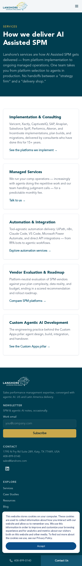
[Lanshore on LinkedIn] (7, 468)
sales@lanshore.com (15, 461)
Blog (6, 506)
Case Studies (11, 494)
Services (8, 488)
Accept (41, 546)
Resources (9, 500)
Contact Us (61, 560)
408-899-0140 (11, 456)
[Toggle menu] (76, 6)
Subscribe (40, 433)
